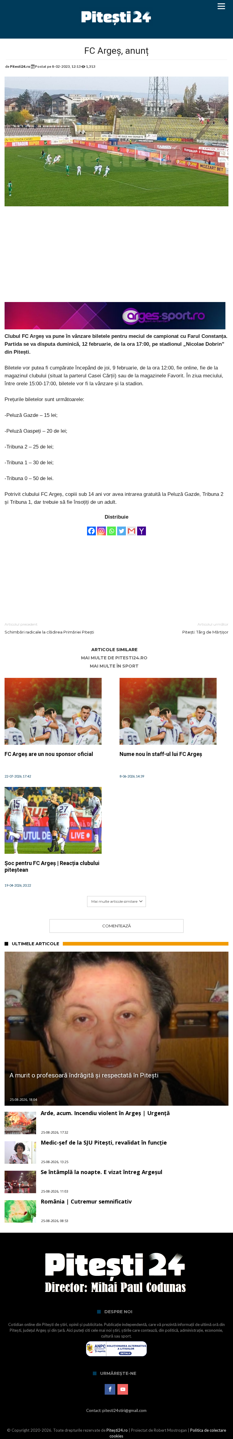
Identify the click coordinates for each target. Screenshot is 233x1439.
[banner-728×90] (115, 305)
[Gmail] (131, 528)
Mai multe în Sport (114, 666)
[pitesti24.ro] (116, 6)
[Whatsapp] (111, 528)
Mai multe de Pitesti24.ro (114, 658)
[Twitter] (121, 528)
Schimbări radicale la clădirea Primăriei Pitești (49, 628)
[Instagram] (101, 528)
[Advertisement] (116, 258)
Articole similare (114, 649)
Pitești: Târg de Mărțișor (205, 628)
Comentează (116, 925)
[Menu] (221, 6)
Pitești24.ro (117, 1430)
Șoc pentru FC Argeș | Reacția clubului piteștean (52, 866)
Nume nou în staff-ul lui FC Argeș (161, 754)
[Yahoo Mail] (141, 528)
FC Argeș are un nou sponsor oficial (49, 754)
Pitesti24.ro (20, 66)
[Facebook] (91, 528)
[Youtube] (122, 1389)
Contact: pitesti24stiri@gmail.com (116, 1410)
